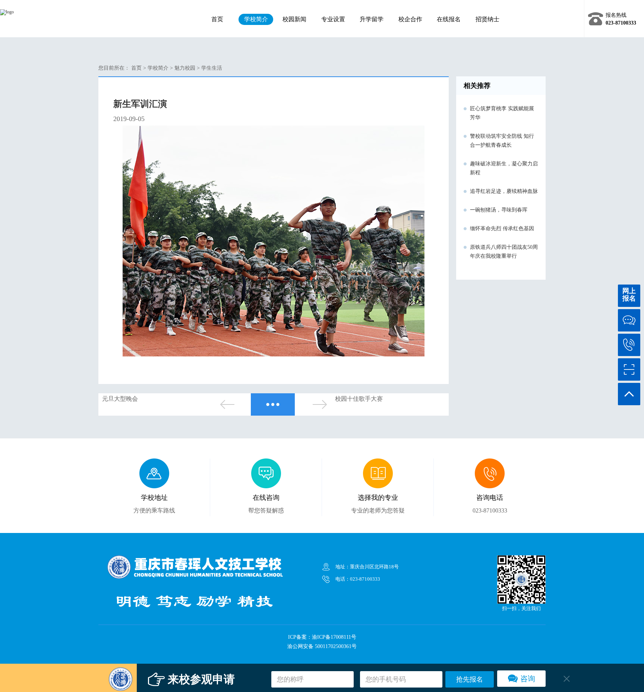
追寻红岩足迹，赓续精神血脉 (504, 191)
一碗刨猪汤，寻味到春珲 (498, 210)
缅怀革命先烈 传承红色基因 (502, 228)
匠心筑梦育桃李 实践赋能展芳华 (502, 113)
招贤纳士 (487, 19)
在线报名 (449, 19)
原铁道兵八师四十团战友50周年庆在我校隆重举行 (504, 251)
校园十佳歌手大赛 (359, 399)
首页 (217, 19)
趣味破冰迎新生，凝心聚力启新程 (504, 168)
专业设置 (333, 19)
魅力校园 (184, 68)
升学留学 (371, 19)
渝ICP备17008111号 (334, 637)
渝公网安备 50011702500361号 (322, 646)
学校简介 (256, 19)
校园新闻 (294, 19)
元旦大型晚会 (120, 399)
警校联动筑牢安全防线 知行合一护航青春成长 (502, 140)
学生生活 (211, 68)
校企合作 (410, 19)
